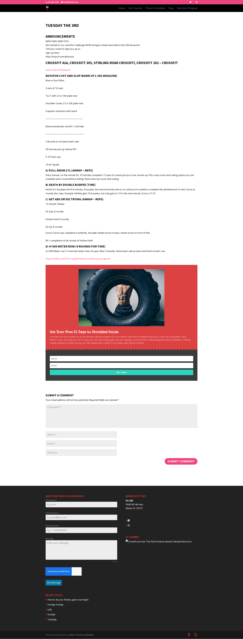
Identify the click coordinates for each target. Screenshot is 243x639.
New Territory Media (81, 634)
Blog (171, 8)
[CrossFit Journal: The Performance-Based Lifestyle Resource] (159, 541)
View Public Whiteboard (58, 69)
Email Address (53, 513)
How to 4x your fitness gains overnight (68, 599)
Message (50, 538)
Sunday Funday (55, 604)
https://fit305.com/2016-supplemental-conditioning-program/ (78, 258)
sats (50, 609)
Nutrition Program (187, 8)
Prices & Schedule (155, 8)
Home (122, 8)
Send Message (53, 582)
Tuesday (52, 619)
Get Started (135, 8)
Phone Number (52, 526)
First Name (51, 500)
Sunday (51, 614)
